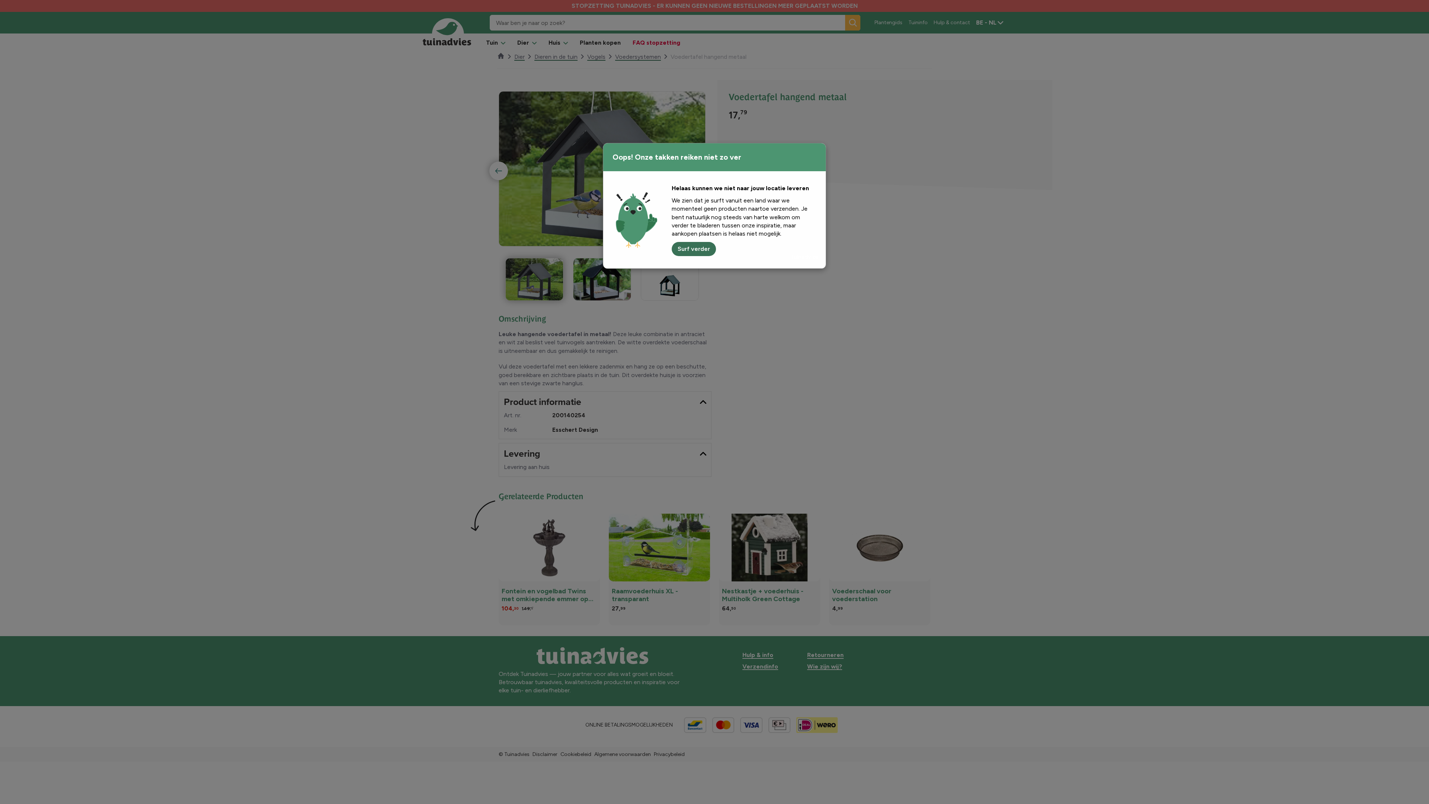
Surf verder (694, 248)
